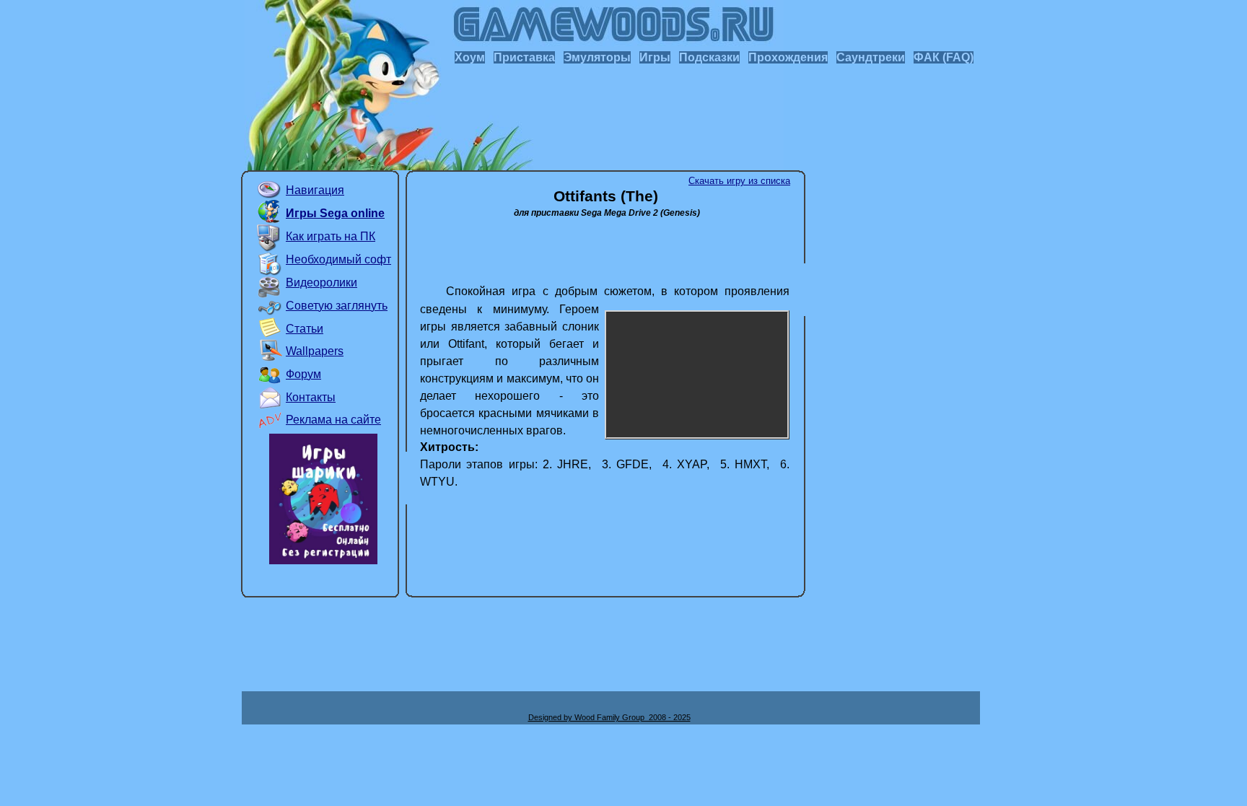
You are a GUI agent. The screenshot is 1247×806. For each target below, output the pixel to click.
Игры (654, 57)
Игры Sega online (335, 213)
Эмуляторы (597, 57)
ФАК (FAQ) (943, 57)
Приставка (524, 57)
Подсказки (709, 57)
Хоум (470, 57)
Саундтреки (870, 57)
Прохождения (788, 57)
